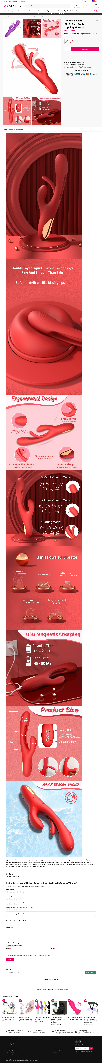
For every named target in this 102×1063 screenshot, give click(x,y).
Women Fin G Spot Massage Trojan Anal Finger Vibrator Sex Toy (26, 1019)
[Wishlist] (15, 1002)
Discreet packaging (12, 1048)
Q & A (25, 129)
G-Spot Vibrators (18, 17)
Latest (31, 1046)
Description (12, 129)
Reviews (19, 129)
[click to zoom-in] (32, 67)
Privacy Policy (56, 1050)
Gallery (5, 129)
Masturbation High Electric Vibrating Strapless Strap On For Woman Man (91, 1020)
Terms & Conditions (58, 1048)
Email (53, 948)
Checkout (96, 7)
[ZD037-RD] (72, 41)
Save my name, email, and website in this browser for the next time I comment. (29, 955)
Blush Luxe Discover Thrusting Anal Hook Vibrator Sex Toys (8, 1019)
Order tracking (11, 1054)
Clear (65, 45)
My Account (76, 7)
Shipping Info (10, 1044)
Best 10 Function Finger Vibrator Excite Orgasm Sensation (75, 1019)
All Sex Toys (33, 1042)
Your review (10, 927)
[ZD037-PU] (66, 41)
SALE (31, 1044)
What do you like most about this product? (19, 921)
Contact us (56, 1044)
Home (4, 17)
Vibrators (10, 17)
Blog (54, 1046)
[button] (95, 11)
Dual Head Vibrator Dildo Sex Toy (42, 1018)
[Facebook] (76, 1041)
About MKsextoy (57, 1042)
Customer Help (86, 7)
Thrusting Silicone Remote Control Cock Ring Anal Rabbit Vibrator (58, 1020)
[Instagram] (79, 1041)
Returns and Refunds (12, 1046)
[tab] (5, 129)
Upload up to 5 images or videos (16, 943)
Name (8, 948)
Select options (10, 1026)
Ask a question (90, 972)
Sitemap (55, 1052)
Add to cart (85, 49)
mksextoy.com (20, 1059)
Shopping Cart (11, 1050)
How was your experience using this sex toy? (19, 914)
